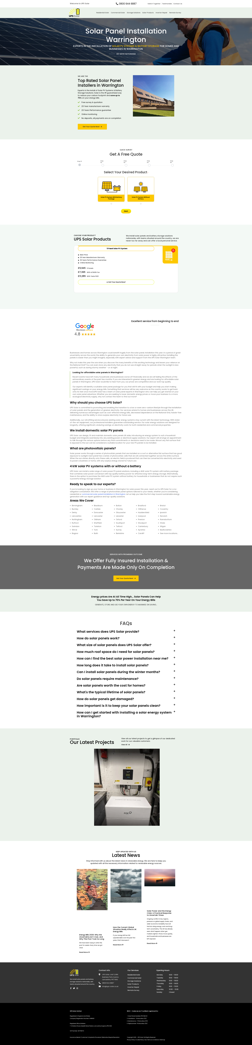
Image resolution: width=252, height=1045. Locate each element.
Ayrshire (141, 530)
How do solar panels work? (98, 638)
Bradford (142, 505)
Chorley (119, 509)
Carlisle (97, 509)
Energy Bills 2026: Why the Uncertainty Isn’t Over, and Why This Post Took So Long (91, 936)
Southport (120, 523)
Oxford (119, 519)
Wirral (74, 530)
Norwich (163, 516)
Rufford (75, 523)
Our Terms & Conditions (152, 1040)
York (96, 530)
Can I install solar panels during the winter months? (118, 672)
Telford (119, 526)
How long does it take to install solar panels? (113, 665)
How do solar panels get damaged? (105, 699)
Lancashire (76, 516)
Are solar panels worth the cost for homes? (111, 685)
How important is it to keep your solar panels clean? (118, 705)
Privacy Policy (131, 1040)
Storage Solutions (133, 13)
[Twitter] (74, 988)
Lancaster (98, 516)
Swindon (75, 526)
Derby (74, 512)
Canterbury (143, 526)
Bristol (162, 505)
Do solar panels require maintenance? (108, 679)
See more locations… (169, 533)
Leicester (120, 516)
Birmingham (77, 505)
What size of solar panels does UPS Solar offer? (114, 645)
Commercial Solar (118, 13)
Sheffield (98, 523)
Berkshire (120, 533)
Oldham (97, 519)
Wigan (163, 526)
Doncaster (98, 512)
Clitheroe (142, 509)
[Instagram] (77, 988)
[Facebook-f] (71, 988)
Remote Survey (175, 13)
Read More (83, 952)
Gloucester (121, 512)
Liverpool (142, 516)
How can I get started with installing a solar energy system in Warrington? (124, 714)
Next (126, 211)
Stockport (142, 523)
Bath (96, 533)
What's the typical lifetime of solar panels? (111, 692)
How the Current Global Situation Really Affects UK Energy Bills (124, 929)
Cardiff (141, 533)
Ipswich (163, 512)
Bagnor (75, 533)
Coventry (164, 509)
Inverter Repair (161, 13)
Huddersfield (143, 512)
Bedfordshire (165, 530)
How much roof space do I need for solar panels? (116, 652)
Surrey (119, 530)
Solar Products (148, 13)
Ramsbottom (166, 519)
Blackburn (98, 505)
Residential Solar (102, 13)
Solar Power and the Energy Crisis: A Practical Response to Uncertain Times (159, 913)
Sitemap (162, 1040)
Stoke (162, 523)
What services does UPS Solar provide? (108, 631)
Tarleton (97, 526)
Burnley (75, 509)
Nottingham (77, 519)
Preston (141, 519)
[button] (126, 631)
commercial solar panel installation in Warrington (103, 494)
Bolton (119, 505)
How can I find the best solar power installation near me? (122, 658)
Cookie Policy (140, 1040)
